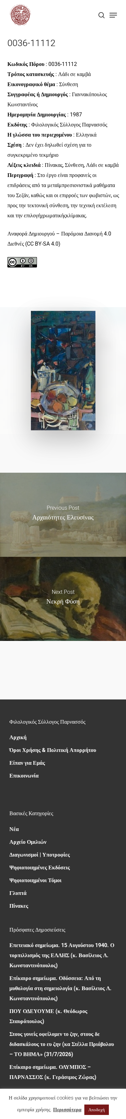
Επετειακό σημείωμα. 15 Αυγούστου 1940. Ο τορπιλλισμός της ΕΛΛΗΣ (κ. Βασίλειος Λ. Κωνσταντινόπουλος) (61, 955)
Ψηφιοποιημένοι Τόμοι (35, 880)
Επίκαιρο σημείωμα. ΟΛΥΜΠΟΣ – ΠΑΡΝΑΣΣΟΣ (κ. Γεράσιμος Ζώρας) (52, 1072)
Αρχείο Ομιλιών (27, 842)
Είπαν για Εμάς (27, 763)
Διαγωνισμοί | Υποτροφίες (39, 855)
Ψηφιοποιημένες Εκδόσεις (39, 867)
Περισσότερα (67, 1110)
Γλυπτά (18, 893)
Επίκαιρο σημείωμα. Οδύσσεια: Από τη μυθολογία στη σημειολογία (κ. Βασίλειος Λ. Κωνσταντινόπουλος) (60, 988)
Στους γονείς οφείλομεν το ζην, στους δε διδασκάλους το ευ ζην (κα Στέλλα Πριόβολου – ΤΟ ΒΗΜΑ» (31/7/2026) (61, 1044)
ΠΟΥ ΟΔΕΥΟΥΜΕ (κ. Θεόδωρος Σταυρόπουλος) (48, 1016)
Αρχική (18, 737)
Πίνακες (18, 906)
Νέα (14, 829)
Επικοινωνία (24, 775)
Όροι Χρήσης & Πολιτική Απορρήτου (52, 750)
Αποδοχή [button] (96, 1109)
